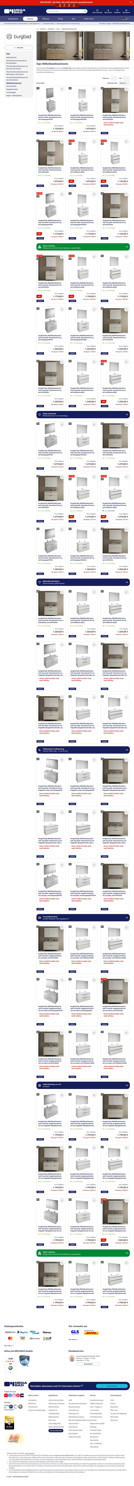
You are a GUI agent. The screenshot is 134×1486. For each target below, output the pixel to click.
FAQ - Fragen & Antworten (96, 1408)
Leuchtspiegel (11, 92)
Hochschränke (11, 86)
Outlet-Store (88, 19)
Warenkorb (32, 1407)
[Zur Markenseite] (18, 37)
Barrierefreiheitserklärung (79, 1420)
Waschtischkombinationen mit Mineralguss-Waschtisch (17, 73)
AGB (70, 1400)
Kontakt (93, 1420)
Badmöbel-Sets (11, 57)
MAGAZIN (114, 1417)
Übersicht (20, 47)
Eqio (57, 29)
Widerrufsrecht (75, 1437)
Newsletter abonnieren (56, 1386)
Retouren (52, 1420)
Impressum (73, 1427)
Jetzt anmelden (112, 1386)
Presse (112, 1403)
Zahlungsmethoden (56, 1427)
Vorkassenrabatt (48, 23)
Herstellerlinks (96, 1413)
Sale (73, 19)
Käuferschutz (53, 1407)
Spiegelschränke (12, 89)
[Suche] (85, 11)
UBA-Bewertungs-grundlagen (76, 1431)
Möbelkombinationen (13, 83)
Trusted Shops (95, 1430)
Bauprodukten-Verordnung (75, 1408)
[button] (97, 11)
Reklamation (53, 1417)
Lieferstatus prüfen (56, 1400)
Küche (60, 19)
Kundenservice (96, 1417)
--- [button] (112, 78)
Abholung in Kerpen (56, 1403)
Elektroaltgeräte (96, 1403)
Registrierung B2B (97, 1423)
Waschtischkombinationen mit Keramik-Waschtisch (17, 67)
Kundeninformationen (78, 1403)
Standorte (114, 1407)
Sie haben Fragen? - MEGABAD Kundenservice (114, 23)
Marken (30, 19)
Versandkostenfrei (21, 23)
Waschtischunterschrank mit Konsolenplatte (16, 62)
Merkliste (32, 1403)
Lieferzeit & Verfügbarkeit (53, 1412)
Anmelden (32, 1400)
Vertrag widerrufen (56, 1430)
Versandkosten (54, 1423)
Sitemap (93, 1427)
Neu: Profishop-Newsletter (96, 1445)
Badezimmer (13, 19)
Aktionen (114, 1420)
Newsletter (94, 1440)
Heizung (45, 19)
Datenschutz (74, 1423)
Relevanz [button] (123, 83)
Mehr (61, 1462)
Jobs (112, 1400)
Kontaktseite (88, 1364)
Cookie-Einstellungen (36, 1410)
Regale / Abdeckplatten (14, 95)
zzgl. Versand (29, 1453)
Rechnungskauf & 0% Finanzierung (68, 23)
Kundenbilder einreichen (95, 1435)
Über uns (113, 1410)
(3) (82, 1385)
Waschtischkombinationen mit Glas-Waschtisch (17, 78)
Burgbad (51, 29)
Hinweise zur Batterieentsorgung (76, 1415)
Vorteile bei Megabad (118, 1413)
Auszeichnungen (96, 1400)
